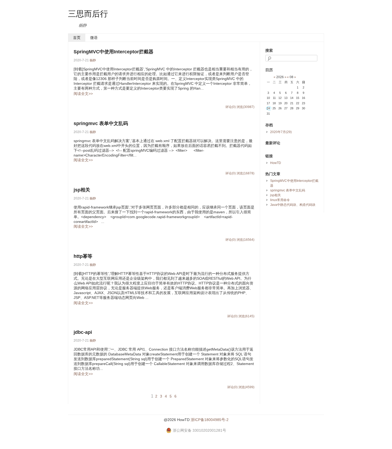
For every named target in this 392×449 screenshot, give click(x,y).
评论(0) (230, 107)
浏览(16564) (245, 240)
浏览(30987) (245, 107)
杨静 (93, 60)
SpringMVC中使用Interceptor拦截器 (113, 51)
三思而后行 (88, 13)
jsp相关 (82, 190)
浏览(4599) (246, 387)
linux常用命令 (280, 200)
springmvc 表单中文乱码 (101, 123)
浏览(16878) (245, 173)
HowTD (275, 163)
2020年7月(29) (281, 132)
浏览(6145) (246, 316)
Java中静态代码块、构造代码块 (292, 205)
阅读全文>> (83, 93)
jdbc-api (83, 332)
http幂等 (83, 256)
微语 (94, 37)
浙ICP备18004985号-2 (210, 420)
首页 (77, 37)
